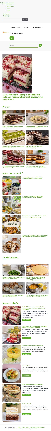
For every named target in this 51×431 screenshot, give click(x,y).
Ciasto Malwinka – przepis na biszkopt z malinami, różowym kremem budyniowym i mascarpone (22, 97)
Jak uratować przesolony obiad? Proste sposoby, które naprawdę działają (37, 296)
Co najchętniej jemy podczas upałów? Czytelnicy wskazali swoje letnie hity (32, 197)
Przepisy (25, 27)
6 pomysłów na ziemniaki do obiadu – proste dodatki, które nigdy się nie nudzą (34, 216)
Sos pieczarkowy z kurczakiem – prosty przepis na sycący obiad (37, 127)
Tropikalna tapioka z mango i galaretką (32, 345)
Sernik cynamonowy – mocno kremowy (32, 384)
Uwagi (8, 10)
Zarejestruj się (7, 15)
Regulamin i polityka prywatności (37, 427)
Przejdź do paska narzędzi (7, 3)
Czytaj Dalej (26, 319)
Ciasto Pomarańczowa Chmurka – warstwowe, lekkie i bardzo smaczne (36, 167)
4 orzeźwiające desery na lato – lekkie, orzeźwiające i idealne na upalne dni (32, 177)
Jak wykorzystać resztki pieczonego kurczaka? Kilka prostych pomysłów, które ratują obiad (35, 236)
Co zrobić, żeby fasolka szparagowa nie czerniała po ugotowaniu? (13, 278)
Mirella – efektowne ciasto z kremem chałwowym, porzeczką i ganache (12, 127)
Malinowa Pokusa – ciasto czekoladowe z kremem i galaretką (13, 167)
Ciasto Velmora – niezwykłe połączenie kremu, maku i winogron (13, 147)
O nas (19, 427)
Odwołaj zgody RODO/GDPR (31, 429)
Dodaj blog (21, 429)
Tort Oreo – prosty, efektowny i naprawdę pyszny (34, 147)
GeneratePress (13, 429)
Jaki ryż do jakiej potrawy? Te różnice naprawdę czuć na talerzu (12, 296)
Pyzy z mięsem (26, 365)
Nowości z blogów (16, 27)
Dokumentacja (10, 6)
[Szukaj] (40, 45)
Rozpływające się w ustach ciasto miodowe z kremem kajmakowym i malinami (34, 327)
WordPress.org (10, 4)
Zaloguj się (6, 14)
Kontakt (23, 427)
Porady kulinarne (36, 27)
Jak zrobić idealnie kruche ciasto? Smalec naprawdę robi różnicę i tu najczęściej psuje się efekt (35, 279)
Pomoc (8, 8)
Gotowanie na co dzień (17, 33)
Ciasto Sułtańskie (26, 403)
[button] (11, 38)
